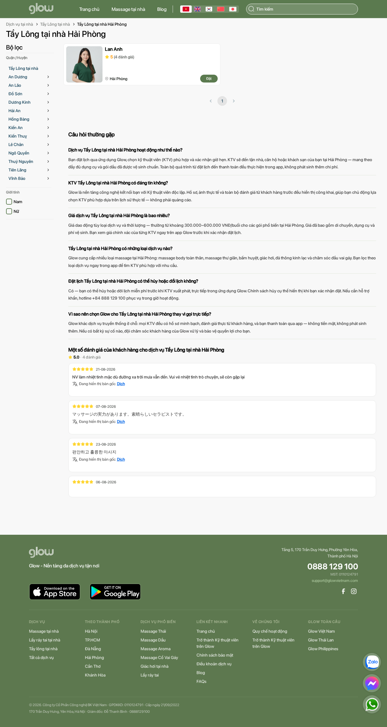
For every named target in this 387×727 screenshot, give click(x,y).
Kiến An (15, 127)
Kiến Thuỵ (17, 136)
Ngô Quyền (18, 153)
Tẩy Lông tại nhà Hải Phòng (102, 24)
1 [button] (222, 101)
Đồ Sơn (15, 93)
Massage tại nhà (128, 9)
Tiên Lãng (17, 169)
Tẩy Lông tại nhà (55, 24)
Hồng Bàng (18, 119)
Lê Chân (16, 144)
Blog (162, 9)
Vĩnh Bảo (16, 178)
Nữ (16, 211)
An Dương (17, 76)
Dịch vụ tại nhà (19, 24)
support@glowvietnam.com (335, 580)
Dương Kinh (19, 102)
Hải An (14, 110)
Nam (18, 201)
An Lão (14, 85)
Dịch (121, 383)
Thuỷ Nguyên (20, 161)
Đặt (209, 78)
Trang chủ (89, 9)
